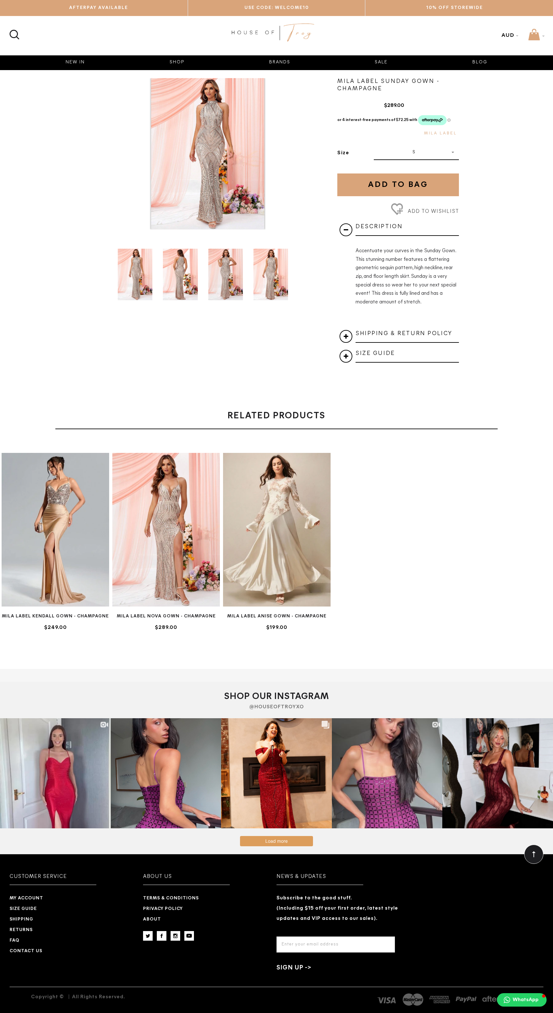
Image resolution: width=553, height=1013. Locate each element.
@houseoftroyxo (276, 707)
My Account (26, 898)
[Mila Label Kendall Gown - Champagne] (55, 530)
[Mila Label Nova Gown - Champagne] (166, 530)
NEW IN (75, 62)
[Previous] (102, 147)
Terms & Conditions (171, 898)
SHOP (177, 62)
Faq (15, 940)
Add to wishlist (432, 211)
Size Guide (23, 908)
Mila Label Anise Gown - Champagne (276, 616)
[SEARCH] (14, 31)
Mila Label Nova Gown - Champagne (166, 616)
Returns (21, 930)
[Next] (313, 147)
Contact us (26, 951)
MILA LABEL (440, 133)
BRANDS (279, 62)
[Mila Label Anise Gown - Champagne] (277, 530)
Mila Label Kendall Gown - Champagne (55, 616)
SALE (381, 62)
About (152, 919)
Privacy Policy (163, 908)
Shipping (21, 919)
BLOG (479, 62)
